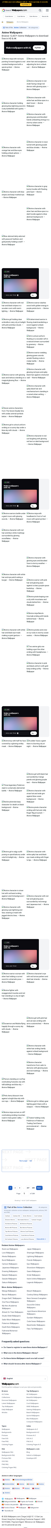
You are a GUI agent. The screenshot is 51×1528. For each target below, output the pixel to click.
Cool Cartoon (38, 1216)
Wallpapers (9, 22)
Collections (6, 1397)
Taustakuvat (8, 1511)
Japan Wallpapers (34, 1249)
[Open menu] (47, 10)
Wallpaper (32, 1498)
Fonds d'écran (9, 1508)
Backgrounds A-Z (32, 1432)
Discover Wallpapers (9, 1400)
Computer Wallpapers (34, 1422)
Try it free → (26, 4)
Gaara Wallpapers (34, 1271)
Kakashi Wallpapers (9, 1275)
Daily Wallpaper (7, 1409)
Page (18, 1193)
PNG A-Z (29, 1441)
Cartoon (7, 1216)
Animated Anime (23, 1220)
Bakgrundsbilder (10, 1501)
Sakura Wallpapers (9, 1282)
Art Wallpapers (31, 1400)
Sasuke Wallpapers (9, 1279)
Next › (39, 1188)
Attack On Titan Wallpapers (12, 1312)
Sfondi (40, 1501)
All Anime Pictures (26, 1224)
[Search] (40, 10)
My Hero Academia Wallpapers (9, 1307)
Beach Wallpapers (32, 1412)
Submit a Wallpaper (33, 1455)
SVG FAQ (5, 1461)
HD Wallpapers (31, 1394)
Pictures (5, 1435)
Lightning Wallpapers (35, 1256)
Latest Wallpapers (8, 1403)
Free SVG (5, 1438)
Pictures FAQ (6, 1458)
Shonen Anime (10, 1220)
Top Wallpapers (7, 1406)
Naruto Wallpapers (9, 1295)
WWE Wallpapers (32, 1406)
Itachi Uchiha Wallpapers (36, 1279)
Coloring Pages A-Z (33, 1444)
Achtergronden (28, 1504)
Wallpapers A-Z (32, 1429)
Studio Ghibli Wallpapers (11, 1316)
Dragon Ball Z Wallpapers (11, 1298)
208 (33, 1188)
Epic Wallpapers (33, 1264)
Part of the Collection (21, 27)
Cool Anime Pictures (11, 1235)
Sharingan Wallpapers (35, 1253)
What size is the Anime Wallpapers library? (21, 1353)
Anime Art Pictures (11, 1227)
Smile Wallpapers (33, 1275)
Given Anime (27, 1216)
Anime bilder (9, 1484)
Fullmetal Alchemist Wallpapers (9, 1332)
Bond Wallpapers (8, 1260)
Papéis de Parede (26, 1501)
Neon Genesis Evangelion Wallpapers (36, 1299)
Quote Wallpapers (32, 1415)
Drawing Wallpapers (9, 1271)
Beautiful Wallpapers (33, 1397)
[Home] (2, 22)
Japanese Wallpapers (10, 1268)
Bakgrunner (34, 1508)
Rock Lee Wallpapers (10, 1249)
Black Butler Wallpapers (36, 1325)
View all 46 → (41, 1239)
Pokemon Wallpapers (10, 1323)
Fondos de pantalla (11, 1504)
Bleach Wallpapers (34, 1291)
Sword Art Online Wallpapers (33, 1306)
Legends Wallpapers (35, 1282)
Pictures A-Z (31, 1435)
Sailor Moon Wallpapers (11, 1320)
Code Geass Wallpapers (36, 1321)
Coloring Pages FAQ (9, 1467)
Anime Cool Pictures (27, 1231)
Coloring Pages (7, 1444)
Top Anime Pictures (11, 1231)
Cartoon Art (16, 1216)
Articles (4, 1412)
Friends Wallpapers (34, 1260)
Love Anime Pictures (27, 1239)
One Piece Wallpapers (10, 1302)
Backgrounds (6, 1432)
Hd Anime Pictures (11, 1224)
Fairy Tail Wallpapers (35, 1329)
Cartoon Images (36, 1220)
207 (28, 1188)
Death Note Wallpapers (11, 1327)
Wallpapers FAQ (7, 1452)
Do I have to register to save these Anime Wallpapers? (26, 1347)
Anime (20, 1207)
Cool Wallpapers (32, 1403)
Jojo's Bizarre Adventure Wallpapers (36, 1312)
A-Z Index (5, 1394)
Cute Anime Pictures (27, 1235)
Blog (28, 1452)
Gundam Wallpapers (35, 1318)
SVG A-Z (29, 1438)
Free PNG (5, 1441)
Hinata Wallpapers (9, 1256)
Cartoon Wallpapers (9, 1264)
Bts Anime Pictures (26, 1227)
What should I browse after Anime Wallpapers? (22, 1364)
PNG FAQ (5, 1464)
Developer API (31, 1458)
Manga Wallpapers (9, 1291)
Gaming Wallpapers (33, 1409)
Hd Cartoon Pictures (11, 1239)
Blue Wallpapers (32, 1419)
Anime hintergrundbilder (23, 1480)
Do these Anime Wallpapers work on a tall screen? (24, 1358)
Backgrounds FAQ (8, 1455)
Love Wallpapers (8, 1253)
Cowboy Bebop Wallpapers (37, 1295)
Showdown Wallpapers (36, 1268)
